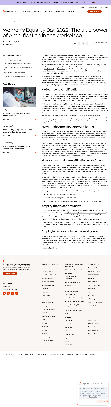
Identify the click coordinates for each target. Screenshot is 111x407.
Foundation (92, 282)
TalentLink (45, 327)
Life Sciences (69, 331)
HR (42, 299)
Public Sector (69, 321)
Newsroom (91, 289)
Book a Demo (94, 11)
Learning (44, 306)
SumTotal (45, 323)
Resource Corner (93, 323)
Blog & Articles (93, 334)
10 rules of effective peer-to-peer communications (14, 87)
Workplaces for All (70, 314)
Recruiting (45, 289)
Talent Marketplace (48, 285)
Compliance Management (73, 282)
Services (44, 333)
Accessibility (92, 306)
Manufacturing (69, 334)
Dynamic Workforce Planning (74, 298)
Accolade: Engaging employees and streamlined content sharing (16, 126)
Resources (6, 21)
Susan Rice (61, 69)
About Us (91, 278)
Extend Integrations (48, 337)
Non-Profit (68, 345)
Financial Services (70, 324)
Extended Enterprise (48, 309)
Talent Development (48, 282)
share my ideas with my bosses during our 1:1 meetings (88, 98)
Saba (43, 320)
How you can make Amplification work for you (19, 68)
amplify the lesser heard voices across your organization (85, 213)
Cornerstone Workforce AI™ (50, 264)
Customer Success (94, 271)
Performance (46, 295)
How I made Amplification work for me (17, 64)
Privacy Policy (28, 354)
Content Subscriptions (49, 316)
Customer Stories (93, 275)
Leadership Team (93, 268)
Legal (20, 354)
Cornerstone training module (54, 65)
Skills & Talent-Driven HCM (73, 270)
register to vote (64, 240)
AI (42, 268)
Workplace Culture (17, 21)
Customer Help (92, 7)
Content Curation (70, 295)
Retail (67, 341)
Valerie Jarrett (49, 69)
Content (44, 313)
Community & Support (10, 289)
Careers (90, 292)
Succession (45, 292)
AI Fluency (68, 286)
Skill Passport (46, 330)
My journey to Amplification (14, 60)
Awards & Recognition (95, 302)
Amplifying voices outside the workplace (18, 76)
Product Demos (93, 327)
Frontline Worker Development (74, 301)
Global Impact (92, 299)
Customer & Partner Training (74, 310)
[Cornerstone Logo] (9, 11)
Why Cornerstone (93, 264)
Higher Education (70, 338)
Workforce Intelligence (49, 275)
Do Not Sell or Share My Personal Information (81, 354)
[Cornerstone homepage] (19, 261)
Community (103, 7)
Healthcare (68, 327)
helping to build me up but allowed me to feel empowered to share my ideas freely (74, 155)
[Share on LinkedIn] (83, 43)
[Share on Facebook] (79, 43)
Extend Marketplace (48, 340)
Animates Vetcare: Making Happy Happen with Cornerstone (19, 142)
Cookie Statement (41, 354)
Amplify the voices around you (15, 73)
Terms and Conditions (57, 354)
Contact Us (6, 286)
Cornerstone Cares (94, 285)
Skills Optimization (47, 278)
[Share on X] (87, 43)
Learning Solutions (47, 302)
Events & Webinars (94, 330)
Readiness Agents (47, 271)
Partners (82, 7)
